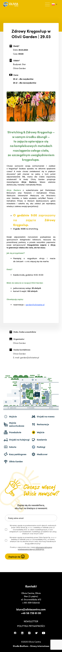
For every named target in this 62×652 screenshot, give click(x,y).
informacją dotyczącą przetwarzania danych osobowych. (35, 548)
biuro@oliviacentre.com (31, 609)
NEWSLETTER (31, 621)
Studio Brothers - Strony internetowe (31, 646)
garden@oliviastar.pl (35, 304)
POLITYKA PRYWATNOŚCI (31, 625)
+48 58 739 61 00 (31, 613)
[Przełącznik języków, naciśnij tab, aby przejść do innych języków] (54, 4)
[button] (47, 4)
